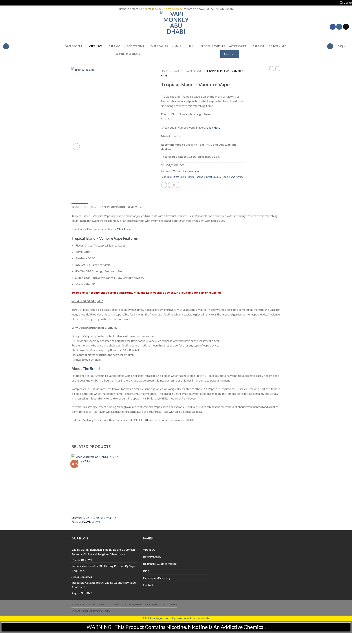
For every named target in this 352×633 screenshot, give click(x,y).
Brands (177, 71)
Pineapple (200, 176)
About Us (149, 549)
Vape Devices (73, 46)
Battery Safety (152, 556)
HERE (145, 420)
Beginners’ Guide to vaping (160, 563)
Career (172, 604)
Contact (148, 585)
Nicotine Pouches (213, 46)
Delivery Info (278, 46)
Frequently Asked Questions (147, 604)
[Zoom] (76, 146)
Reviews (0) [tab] (134, 206)
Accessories (237, 46)
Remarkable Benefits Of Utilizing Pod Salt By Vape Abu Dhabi (103, 568)
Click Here (213, 127)
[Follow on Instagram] (339, 27)
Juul (191, 46)
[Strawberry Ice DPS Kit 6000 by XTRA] (96, 484)
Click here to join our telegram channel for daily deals (176, 618)
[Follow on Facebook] (333, 27)
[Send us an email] (346, 27)
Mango (190, 176)
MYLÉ (178, 46)
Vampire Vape (194, 71)
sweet (209, 176)
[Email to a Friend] (177, 185)
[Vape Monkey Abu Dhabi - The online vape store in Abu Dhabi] (176, 26)
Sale (259, 46)
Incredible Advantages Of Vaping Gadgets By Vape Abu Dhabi (104, 585)
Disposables (159, 46)
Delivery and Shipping (156, 578)
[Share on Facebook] (164, 185)
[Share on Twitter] (171, 185)
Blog (146, 570)
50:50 (176, 176)
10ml (169, 176)
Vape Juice (95, 46)
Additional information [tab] (108, 206)
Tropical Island (220, 176)
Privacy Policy (81, 604)
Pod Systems (135, 46)
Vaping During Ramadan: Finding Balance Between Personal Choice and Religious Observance (103, 552)
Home (164, 71)
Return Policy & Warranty (109, 604)
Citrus (182, 176)
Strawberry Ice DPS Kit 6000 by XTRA (94, 517)
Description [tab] (80, 206)
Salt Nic (114, 46)
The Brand (91, 368)
